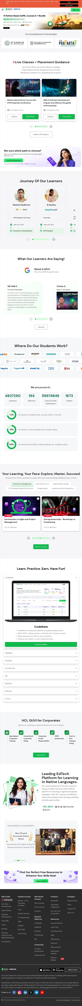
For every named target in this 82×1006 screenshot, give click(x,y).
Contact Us (71, 909)
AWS (19, 921)
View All (41, 327)
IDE (35, 939)
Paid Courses (39, 903)
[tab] (22, 484)
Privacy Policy (76, 1000)
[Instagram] (20, 992)
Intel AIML (5, 921)
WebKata (37, 927)
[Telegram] (36, 992)
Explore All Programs (41, 134)
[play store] (58, 970)
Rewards (54, 943)
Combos (37, 911)
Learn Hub (54, 927)
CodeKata (38, 923)
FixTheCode (38, 935)
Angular (21, 925)
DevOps (4, 929)
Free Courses (39, 907)
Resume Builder (57, 959)
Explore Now (41, 881)
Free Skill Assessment (13, 160)
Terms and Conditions (63, 1000)
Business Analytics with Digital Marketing (8, 935)
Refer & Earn (72, 970)
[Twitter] (31, 992)
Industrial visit (39, 955)
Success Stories (56, 923)
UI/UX (4, 925)
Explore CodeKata (41, 644)
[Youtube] (42, 992)
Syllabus (14, 116)
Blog (52, 935)
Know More (30, 116)
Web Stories (55, 939)
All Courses (22, 933)
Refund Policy (72, 901)
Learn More (42, 755)
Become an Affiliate (55, 952)
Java (19, 909)
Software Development (6, 915)
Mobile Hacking (23, 913)
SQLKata (37, 931)
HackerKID (54, 901)
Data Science (6, 910)
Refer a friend (56, 947)
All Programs (6, 942)
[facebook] (14, 992)
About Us (70, 913)
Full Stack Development (6, 905)
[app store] (45, 970)
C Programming (23, 917)
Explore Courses (41, 547)
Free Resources (56, 931)
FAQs (69, 905)
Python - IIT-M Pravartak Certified (23, 903)
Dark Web (21, 929)
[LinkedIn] (25, 992)
